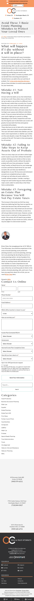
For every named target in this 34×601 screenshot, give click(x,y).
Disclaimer (18, 590)
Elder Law (4, 404)
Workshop (4, 583)
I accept (5, 365)
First (2, 292)
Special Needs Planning (8, 436)
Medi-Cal (4, 430)
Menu (18, 599)
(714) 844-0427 (17, 505)
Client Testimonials (22, 583)
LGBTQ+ (3, 427)
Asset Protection (6, 398)
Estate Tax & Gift (6, 413)
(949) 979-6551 (17, 481)
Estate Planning (5, 410)
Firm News (4, 416)
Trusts (3, 442)
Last (19, 292)
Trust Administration (7, 439)
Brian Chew (8, 274)
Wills (9, 279)
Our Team (3, 581)
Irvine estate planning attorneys (20, 81)
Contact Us (20, 581)
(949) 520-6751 (17, 529)
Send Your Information (17, 378)
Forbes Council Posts (7, 419)
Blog (5, 36)
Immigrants (4, 424)
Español (3, 407)
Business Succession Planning (10, 401)
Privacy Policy (25, 590)
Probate (3, 433)
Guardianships (5, 422)
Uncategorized (5, 445)
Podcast (20, 578)
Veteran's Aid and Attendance (10, 448)
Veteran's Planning (6, 451)
